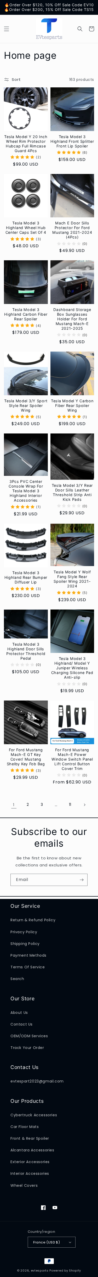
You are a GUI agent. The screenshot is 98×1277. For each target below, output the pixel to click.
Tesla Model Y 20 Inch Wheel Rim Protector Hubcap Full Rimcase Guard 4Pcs (25, 143)
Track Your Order (27, 1047)
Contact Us (21, 1024)
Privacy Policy (23, 932)
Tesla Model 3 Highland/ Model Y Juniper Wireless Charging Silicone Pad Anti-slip (72, 667)
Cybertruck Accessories (33, 1115)
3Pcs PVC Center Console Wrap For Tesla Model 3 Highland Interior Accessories (26, 490)
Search (17, 978)
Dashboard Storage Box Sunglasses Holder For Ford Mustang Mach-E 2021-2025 (72, 318)
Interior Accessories (29, 1173)
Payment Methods (28, 955)
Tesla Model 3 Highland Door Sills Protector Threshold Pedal (25, 651)
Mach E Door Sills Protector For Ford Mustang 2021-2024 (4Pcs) (72, 230)
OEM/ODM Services (29, 1036)
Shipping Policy (25, 943)
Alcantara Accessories (32, 1150)
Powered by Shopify (65, 1270)
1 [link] (14, 804)
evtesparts (40, 1270)
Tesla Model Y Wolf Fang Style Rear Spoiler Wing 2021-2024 (72, 579)
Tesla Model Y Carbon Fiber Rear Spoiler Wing (72, 405)
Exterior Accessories (30, 1161)
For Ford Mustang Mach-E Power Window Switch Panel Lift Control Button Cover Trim (72, 759)
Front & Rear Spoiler (29, 1138)
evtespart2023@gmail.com (37, 1081)
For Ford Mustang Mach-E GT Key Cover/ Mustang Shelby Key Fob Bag (26, 757)
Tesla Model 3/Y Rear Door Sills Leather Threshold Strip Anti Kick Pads (72, 492)
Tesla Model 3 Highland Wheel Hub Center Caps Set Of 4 (25, 228)
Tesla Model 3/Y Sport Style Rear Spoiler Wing (25, 405)
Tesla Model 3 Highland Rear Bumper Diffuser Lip (25, 577)
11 (70, 804)
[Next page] (84, 805)
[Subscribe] (81, 880)
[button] (6, 29)
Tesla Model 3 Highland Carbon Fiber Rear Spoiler (25, 314)
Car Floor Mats (24, 1126)
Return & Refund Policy (32, 920)
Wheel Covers (24, 1185)
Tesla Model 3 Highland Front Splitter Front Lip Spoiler (72, 141)
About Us (19, 1012)
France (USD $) (46, 1242)
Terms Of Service (27, 967)
